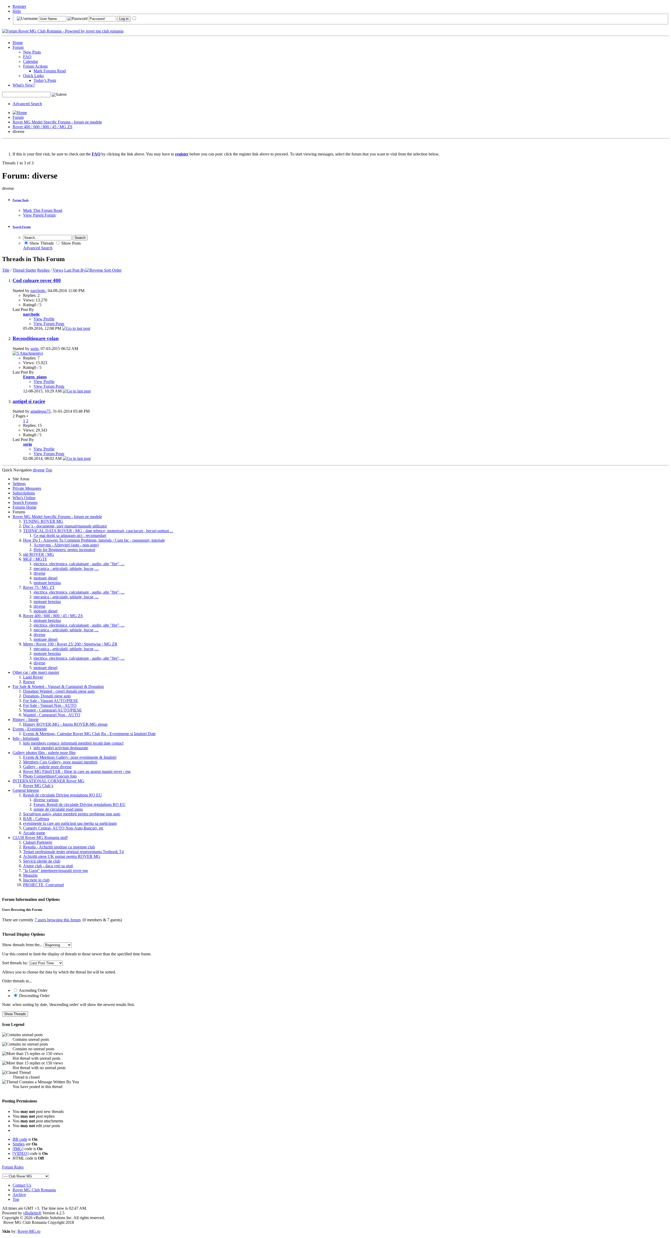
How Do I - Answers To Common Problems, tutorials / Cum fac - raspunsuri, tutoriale (94, 540)
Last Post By (74, 270)
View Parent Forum (39, 215)
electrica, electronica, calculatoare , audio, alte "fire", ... (79, 564)
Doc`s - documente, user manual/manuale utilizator (65, 526)
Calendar (30, 61)
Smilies (19, 1144)
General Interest (26, 790)
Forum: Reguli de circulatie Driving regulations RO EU (80, 804)
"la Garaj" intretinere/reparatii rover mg (55, 870)
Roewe (29, 682)
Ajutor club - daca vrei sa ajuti (48, 866)
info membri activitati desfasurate (61, 748)
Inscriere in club (36, 880)
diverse (39, 573)
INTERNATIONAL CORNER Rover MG (48, 781)
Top (49, 470)
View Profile (44, 319)
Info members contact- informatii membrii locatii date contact (73, 743)
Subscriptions (24, 493)
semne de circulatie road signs (58, 809)
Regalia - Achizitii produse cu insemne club (59, 847)
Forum (18, 47)
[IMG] (18, 1149)
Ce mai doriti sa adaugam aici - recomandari (70, 535)
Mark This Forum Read (42, 210)
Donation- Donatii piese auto (47, 696)
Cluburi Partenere (37, 842)
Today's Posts (45, 80)
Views (58, 270)
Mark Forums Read (50, 71)
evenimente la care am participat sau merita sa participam (70, 823)
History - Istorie (26, 719)
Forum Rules (13, 1167)
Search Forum (22, 226)
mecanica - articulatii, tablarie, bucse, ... (66, 568)
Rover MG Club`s (38, 785)
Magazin (30, 875)
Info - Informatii (26, 738)
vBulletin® (32, 1213)
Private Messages (27, 488)
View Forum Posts (49, 323)
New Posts (32, 52)
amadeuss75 (40, 411)
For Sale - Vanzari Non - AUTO (50, 705)
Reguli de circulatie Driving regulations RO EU (62, 795)
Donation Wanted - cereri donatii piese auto (59, 691)
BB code (20, 1139)
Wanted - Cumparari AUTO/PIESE (52, 710)
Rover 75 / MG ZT (39, 587)
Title (5, 270)
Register (19, 6)
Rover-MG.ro (29, 1231)
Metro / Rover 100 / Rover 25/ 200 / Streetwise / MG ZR (70, 644)
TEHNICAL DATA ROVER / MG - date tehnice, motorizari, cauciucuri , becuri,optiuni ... (98, 531)
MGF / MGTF (35, 559)
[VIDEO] (21, 1153)
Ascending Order (32, 990)
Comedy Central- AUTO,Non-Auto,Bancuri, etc (63, 828)
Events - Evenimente (30, 729)
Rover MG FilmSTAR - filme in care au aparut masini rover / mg (77, 771)
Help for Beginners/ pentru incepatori (64, 549)
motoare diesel (45, 578)
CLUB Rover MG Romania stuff (40, 837)
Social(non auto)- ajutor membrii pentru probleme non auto (71, 814)
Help (17, 11)
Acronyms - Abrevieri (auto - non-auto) (66, 545)
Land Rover (33, 677)
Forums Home (24, 507)
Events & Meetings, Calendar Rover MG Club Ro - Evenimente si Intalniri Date (89, 733)
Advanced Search (27, 103)
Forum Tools (21, 200)
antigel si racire (29, 401)
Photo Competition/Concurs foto (50, 776)
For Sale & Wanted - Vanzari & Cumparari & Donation (58, 686)
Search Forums (25, 502)
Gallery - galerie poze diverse (47, 767)
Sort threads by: (15, 963)
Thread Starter (24, 270)
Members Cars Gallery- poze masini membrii (60, 762)
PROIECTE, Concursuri (43, 884)
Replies (43, 270)
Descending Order (34, 995)
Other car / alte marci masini (36, 672)
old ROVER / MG (38, 554)
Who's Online (24, 498)
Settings (19, 483)
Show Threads (41, 243)
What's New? (24, 85)
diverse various (46, 800)
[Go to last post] (76, 328)
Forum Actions (35, 66)
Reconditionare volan (36, 338)
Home (18, 42)
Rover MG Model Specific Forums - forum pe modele (57, 122)
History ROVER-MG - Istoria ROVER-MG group (65, 724)
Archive (19, 1194)
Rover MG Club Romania (34, 1190)
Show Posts (70, 243)
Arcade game (34, 833)
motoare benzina (47, 582)
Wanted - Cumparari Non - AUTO (51, 715)
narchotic (38, 290)
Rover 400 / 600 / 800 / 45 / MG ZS (42, 127)
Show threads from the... (22, 945)
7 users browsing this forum (57, 920)
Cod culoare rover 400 (37, 280)
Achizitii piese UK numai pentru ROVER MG (61, 856)
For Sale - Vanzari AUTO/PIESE (50, 700)
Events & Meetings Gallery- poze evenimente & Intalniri (69, 757)
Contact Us (22, 1185)
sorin (34, 348)
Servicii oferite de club (41, 861)
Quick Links (33, 75)
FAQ (27, 57)
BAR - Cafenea (36, 818)
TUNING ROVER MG (43, 521)
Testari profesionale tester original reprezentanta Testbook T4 (73, 851)
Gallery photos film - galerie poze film (44, 752)
